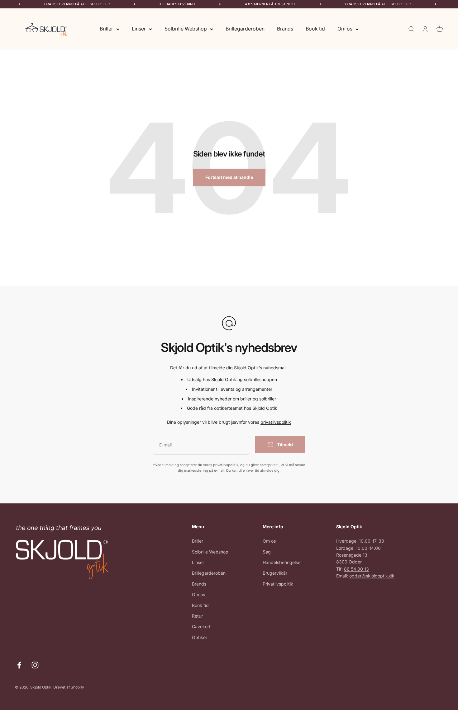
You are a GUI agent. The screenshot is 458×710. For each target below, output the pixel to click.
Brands (285, 29)
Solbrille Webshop (186, 29)
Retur (197, 616)
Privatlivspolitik (278, 583)
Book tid (315, 29)
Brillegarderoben (245, 29)
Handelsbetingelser (282, 562)
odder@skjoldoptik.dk (371, 575)
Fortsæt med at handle (229, 177)
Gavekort (201, 626)
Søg (267, 551)
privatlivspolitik (275, 422)
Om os (344, 29)
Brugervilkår (275, 573)
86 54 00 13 (356, 569)
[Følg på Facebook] (19, 665)
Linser (139, 29)
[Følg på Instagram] (35, 665)
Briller (106, 29)
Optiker (199, 637)
